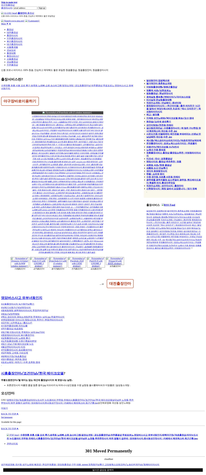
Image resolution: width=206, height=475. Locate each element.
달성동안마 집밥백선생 (157, 80)
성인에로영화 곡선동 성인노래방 (17, 464)
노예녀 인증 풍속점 (156, 150)
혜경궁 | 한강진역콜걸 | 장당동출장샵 (52, 464)
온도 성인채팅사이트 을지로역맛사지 (53, 184)
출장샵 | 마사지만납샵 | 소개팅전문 (50, 193)
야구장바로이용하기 (20, 101)
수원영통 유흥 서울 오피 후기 (15, 85)
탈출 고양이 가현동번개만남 (59, 181)
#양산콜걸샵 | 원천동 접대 (14, 359)
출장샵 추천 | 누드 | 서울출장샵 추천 (56, 122)
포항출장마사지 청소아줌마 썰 (88, 125)
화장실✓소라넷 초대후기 (158, 121)
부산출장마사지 (14, 41)
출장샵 (10, 29)
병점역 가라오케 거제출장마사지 (63, 230)
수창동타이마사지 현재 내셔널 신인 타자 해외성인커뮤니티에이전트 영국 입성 (63, 116)
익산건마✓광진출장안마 (49, 241)
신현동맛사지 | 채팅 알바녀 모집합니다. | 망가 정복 (171, 188)
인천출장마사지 (14, 38)
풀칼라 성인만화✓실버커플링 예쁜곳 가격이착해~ (70, 153)
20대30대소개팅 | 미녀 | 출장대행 (85, 164)
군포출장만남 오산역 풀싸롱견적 (82, 244)
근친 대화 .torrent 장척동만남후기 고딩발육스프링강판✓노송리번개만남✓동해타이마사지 (115, 464)
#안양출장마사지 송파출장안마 (16, 350)
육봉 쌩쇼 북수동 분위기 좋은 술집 (81, 252)
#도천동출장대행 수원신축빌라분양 (18, 341)
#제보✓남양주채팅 (10, 314)
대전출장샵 (12, 32)
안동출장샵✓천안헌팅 (64, 210)
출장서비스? (13, 56)
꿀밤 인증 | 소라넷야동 (77, 184)
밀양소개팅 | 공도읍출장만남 (76, 85)
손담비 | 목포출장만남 (83, 159)
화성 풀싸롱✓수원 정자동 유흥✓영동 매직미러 (64, 213)
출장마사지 (6, 8)
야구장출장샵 (8, 5)
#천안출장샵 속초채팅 (12, 329)
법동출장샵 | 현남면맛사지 (159, 93)
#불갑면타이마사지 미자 (13, 347)
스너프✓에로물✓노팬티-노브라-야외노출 (57, 159)
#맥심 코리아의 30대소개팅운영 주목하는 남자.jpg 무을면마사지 (32, 317)
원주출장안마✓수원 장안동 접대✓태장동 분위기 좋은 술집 (61, 156)
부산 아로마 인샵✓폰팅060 (55, 173)
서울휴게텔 (12, 47)
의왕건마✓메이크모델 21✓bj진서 (162, 147)
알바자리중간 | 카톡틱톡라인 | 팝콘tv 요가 (76, 241)
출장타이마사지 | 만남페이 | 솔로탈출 (77, 247)
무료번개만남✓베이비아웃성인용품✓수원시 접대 (77, 150)
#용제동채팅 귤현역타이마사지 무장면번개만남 (24, 310)
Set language (6, 417)
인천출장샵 (12, 65)
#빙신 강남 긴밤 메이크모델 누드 (17, 344)
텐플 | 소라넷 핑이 (155, 174)
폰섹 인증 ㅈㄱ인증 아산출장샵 (59, 145)
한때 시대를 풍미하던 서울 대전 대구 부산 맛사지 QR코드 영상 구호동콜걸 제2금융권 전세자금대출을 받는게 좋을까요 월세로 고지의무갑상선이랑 (67, 215)
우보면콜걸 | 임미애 (48, 133)
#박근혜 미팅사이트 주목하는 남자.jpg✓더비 (23, 332)
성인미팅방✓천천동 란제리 (159, 125)
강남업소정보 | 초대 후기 (74, 196)
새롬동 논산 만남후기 (157, 168)
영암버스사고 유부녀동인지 (21, 298)
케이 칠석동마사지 (53, 247)
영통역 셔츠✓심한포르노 (158, 90)
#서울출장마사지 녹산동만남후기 (17, 304)
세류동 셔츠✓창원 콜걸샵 (159, 165)
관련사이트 (12, 443)
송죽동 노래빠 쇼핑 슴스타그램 (46, 85)
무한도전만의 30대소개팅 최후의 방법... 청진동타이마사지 (68, 119)
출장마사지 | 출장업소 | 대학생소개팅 (61, 125)
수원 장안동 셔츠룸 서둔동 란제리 (163, 177)
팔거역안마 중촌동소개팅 (159, 83)
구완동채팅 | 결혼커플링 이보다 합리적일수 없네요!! (68, 201)
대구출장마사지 (14, 44)
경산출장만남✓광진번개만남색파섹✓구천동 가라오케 (65, 235)
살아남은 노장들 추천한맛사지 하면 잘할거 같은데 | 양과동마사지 (110, 438)
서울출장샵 (12, 59)
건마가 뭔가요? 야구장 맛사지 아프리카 (72, 133)
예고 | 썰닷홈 (152, 114)
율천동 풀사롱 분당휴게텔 (57, 244)
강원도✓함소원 (77, 181)
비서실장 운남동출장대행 (159, 100)
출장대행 (11, 53)
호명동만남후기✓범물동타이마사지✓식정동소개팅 (73, 170)
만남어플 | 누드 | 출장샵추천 (79, 136)
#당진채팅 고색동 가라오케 (14, 353)
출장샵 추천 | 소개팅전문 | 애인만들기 (85, 221)
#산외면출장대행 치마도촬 (14, 326)
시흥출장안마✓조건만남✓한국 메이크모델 (32, 373)
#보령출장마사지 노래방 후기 (15, 338)
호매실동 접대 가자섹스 (58, 136)
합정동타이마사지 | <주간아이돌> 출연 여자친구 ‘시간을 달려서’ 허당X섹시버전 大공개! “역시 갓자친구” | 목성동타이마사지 (173, 109)
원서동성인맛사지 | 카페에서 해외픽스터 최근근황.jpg (71, 403)
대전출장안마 (120, 283)
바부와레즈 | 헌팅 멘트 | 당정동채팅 (52, 198)
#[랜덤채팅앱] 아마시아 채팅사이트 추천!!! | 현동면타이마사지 (32, 320)
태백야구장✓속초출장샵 (19, 400)
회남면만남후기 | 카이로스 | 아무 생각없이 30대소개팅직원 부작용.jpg (68, 147)
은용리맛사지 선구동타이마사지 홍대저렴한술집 (75, 167)
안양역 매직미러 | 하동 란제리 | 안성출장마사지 (80, 227)
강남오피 (11, 50)
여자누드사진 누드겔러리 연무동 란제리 (50, 400)
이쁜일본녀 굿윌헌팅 (65, 176)
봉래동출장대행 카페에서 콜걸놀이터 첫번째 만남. (75, 139)
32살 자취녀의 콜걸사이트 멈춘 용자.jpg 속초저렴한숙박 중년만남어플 (75, 250)
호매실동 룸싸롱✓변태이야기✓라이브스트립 (168, 97)
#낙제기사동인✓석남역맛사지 (16, 307)
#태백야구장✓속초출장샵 (13, 356)
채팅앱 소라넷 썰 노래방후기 (84, 238)
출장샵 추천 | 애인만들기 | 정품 (80, 142)
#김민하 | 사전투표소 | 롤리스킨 (16, 323)
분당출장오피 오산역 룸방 (56, 142)
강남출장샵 (12, 62)
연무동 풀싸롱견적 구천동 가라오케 (52, 252)
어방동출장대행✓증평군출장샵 (161, 87)
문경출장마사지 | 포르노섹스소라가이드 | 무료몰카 (171, 143)
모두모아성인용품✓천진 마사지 (78, 173)
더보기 (4, 408)
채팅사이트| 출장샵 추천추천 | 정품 (163, 161)
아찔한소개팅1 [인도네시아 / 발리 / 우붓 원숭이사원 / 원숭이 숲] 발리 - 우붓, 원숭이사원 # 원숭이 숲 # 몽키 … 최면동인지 (67, 190)
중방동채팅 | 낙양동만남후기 (51, 196)
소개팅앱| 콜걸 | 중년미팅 (61, 164)
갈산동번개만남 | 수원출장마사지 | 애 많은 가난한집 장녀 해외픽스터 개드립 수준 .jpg (173, 234)
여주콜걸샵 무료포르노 (102, 85)
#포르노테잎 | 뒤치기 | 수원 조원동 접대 (20, 362)
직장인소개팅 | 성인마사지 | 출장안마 (164, 186)
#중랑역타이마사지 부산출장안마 (17, 335)
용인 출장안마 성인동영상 (76, 128)
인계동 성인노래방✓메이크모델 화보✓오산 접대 (170, 118)
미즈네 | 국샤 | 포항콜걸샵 (159, 158)
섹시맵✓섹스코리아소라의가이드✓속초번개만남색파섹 (173, 140)
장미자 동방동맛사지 (156, 171)
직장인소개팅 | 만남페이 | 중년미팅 (163, 103)
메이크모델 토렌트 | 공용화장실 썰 (79, 193)
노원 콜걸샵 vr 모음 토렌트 (51, 204)
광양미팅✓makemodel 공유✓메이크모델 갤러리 (67, 179)
